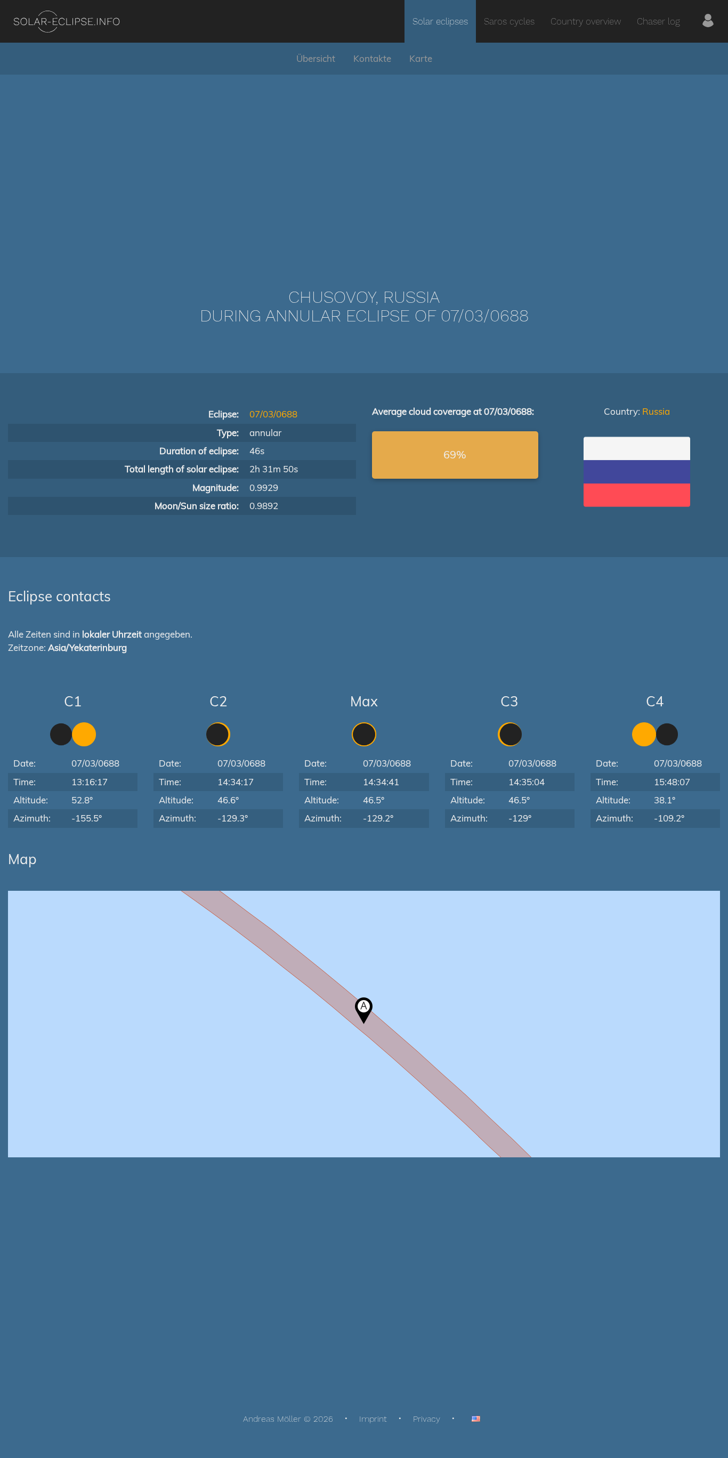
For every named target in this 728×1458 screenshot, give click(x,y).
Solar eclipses (440, 21)
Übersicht (315, 58)
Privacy (426, 1419)
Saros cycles (509, 21)
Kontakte (372, 58)
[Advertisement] (364, 165)
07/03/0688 (273, 414)
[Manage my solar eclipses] (708, 21)
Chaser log (658, 21)
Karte (420, 58)
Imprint (373, 1419)
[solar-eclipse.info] (66, 22)
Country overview (586, 21)
